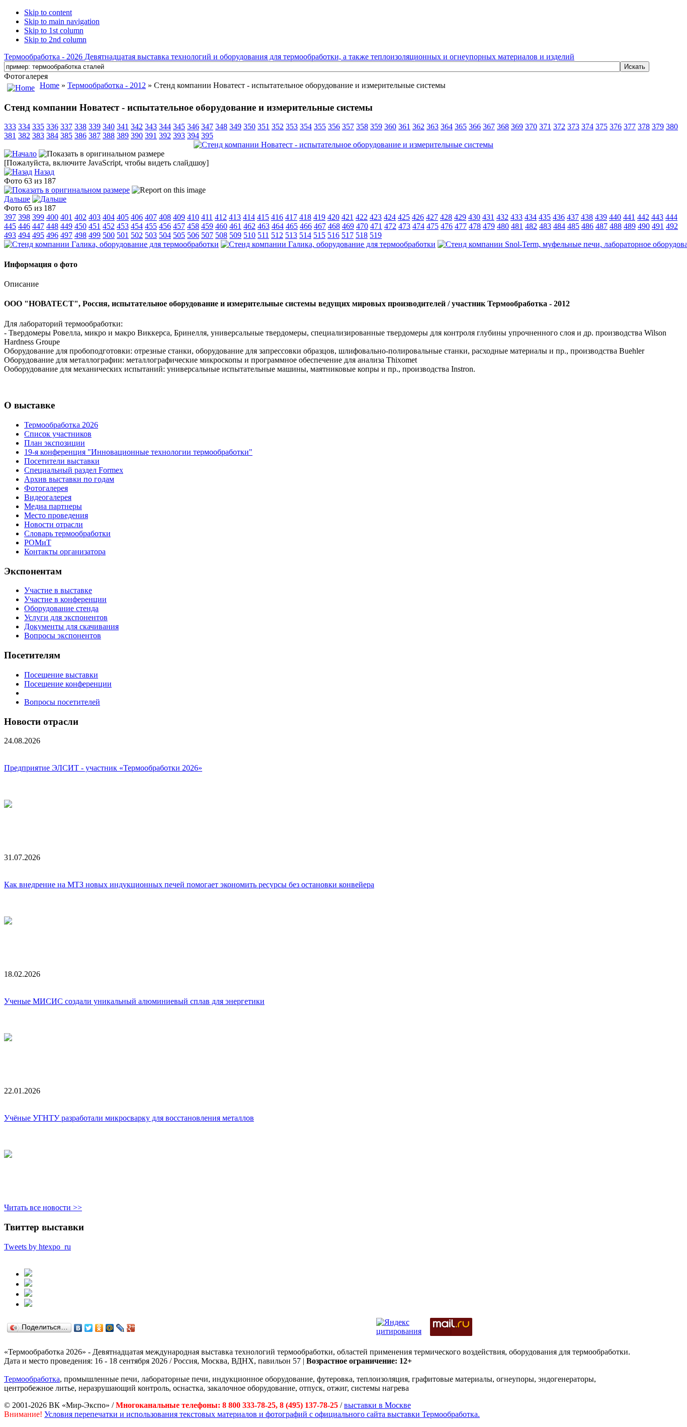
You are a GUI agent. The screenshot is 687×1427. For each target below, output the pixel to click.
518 (362, 235)
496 (52, 235)
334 (24, 126)
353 (292, 126)
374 (587, 126)
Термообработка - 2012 (106, 85)
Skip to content (48, 12)
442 (643, 217)
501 (123, 235)
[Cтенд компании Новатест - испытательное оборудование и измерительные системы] (343, 144)
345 (179, 126)
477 (461, 226)
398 (24, 217)
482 (531, 226)
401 (66, 217)
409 (179, 217)
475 (432, 226)
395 (207, 135)
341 (123, 126)
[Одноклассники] (99, 1327)
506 (193, 235)
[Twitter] (88, 1327)
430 (474, 217)
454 (137, 226)
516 (333, 235)
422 (362, 217)
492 (672, 226)
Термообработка (32, 1379)
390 (137, 135)
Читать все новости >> (43, 1207)
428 (446, 217)
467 (320, 226)
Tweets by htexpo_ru (37, 1246)
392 (165, 135)
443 (657, 217)
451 (95, 226)
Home (49, 85)
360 (390, 126)
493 (10, 235)
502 (137, 235)
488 (616, 226)
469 (348, 226)
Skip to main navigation (62, 21)
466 (306, 226)
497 (66, 235)
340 (109, 126)
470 (362, 226)
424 (390, 217)
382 (24, 135)
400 (52, 217)
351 (263, 126)
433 (516, 217)
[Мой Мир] (110, 1327)
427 (432, 217)
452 (109, 226)
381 (10, 135)
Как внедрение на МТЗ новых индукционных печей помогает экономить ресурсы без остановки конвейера (189, 884)
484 (559, 226)
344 (165, 126)
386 (80, 135)
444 (671, 217)
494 (24, 235)
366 (475, 126)
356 (334, 126)
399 (38, 217)
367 (489, 126)
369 (517, 126)
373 (573, 126)
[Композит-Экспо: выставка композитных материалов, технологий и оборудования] (28, 1284)
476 (447, 226)
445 (10, 226)
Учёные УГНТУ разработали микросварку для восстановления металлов (129, 1118)
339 (95, 126)
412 (221, 217)
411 (207, 217)
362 (418, 126)
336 (52, 126)
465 (292, 226)
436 (559, 217)
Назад (44, 171)
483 (545, 226)
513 (291, 235)
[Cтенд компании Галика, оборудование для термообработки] (111, 244)
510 (249, 235)
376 (616, 126)
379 (658, 126)
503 (151, 235)
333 (10, 126)
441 (629, 217)
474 (418, 226)
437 (573, 217)
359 (376, 126)
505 (179, 235)
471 (376, 226)
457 (179, 226)
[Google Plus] (131, 1327)
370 (531, 126)
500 (109, 235)
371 (545, 126)
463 (263, 226)
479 (489, 226)
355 (320, 126)
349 (235, 126)
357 (348, 126)
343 (151, 126)
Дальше (17, 199)
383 (38, 135)
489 (630, 226)
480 (503, 226)
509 (235, 235)
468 (334, 226)
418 (305, 217)
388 (109, 135)
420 (333, 217)
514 (305, 235)
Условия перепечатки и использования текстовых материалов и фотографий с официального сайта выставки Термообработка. (262, 1414)
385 (66, 135)
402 (80, 217)
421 (347, 217)
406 (137, 217)
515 (319, 235)
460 (221, 226)
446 (24, 226)
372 (559, 126)
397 (10, 217)
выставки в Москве (377, 1405)
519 (376, 235)
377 (630, 126)
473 (404, 226)
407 (151, 217)
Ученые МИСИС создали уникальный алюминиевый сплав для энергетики (134, 1001)
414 (249, 217)
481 (517, 226)
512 (277, 235)
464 (278, 226)
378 (644, 126)
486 (587, 226)
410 (193, 217)
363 (432, 126)
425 (404, 217)
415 (263, 217)
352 (278, 126)
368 (503, 126)
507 (207, 235)
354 (306, 126)
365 (461, 126)
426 (418, 217)
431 (488, 217)
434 (531, 217)
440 (615, 217)
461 (235, 226)
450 (80, 226)
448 (52, 226)
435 (545, 217)
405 (123, 217)
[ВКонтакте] (78, 1327)
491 (658, 226)
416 (277, 217)
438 (587, 217)
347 (207, 126)
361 (404, 126)
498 (80, 235)
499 (95, 235)
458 (193, 226)
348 (221, 126)
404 (109, 217)
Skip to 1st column (53, 30)
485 (573, 226)
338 (80, 126)
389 (123, 135)
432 (502, 217)
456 (165, 226)
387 (95, 135)
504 (165, 235)
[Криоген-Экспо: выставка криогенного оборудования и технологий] (28, 1274)
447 (38, 226)
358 (362, 126)
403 (95, 217)
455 (151, 226)
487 (601, 226)
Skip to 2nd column (55, 39)
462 (249, 226)
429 (460, 217)
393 (179, 135)
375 (601, 126)
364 (447, 126)
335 (38, 126)
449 (66, 226)
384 (52, 135)
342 (137, 126)
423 (376, 217)
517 (347, 235)
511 (263, 235)
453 (123, 226)
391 (151, 135)
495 (38, 235)
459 (207, 226)
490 (644, 226)
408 (165, 217)
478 (475, 226)
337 (66, 126)
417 (291, 217)
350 (249, 126)
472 (390, 226)
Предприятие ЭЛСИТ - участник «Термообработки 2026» (103, 768)
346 (193, 126)
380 (672, 126)
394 (193, 135)
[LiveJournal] (120, 1327)
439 (601, 217)
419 (319, 217)
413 (235, 217)
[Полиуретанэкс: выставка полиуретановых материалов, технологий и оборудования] (28, 1294)
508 (221, 235)
